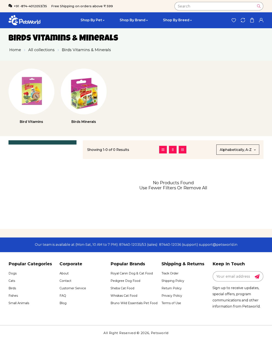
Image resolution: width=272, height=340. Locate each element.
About (64, 273)
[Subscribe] (257, 276)
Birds (12, 288)
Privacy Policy (172, 296)
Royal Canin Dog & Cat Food (131, 273)
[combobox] (218, 6)
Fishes (13, 296)
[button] (251, 20)
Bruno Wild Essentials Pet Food (133, 303)
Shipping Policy (173, 281)
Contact (65, 281)
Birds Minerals (83, 122)
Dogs (12, 273)
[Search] (259, 6)
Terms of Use (171, 303)
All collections (41, 50)
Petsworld (160, 333)
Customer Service (73, 288)
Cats (11, 281)
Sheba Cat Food (122, 288)
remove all (195, 187)
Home (15, 50)
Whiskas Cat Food (123, 296)
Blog (63, 303)
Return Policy (172, 288)
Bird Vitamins (31, 122)
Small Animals (18, 303)
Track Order (170, 273)
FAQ (63, 296)
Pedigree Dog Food (125, 281)
